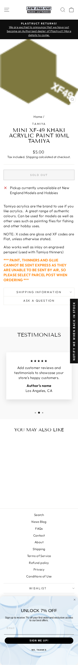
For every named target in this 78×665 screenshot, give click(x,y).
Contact (39, 535)
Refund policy (39, 563)
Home (37, 117)
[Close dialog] (75, 600)
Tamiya (39, 124)
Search (39, 515)
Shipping (32, 157)
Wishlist (38, 588)
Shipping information (39, 292)
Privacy (39, 569)
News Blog (39, 522)
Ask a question (39, 300)
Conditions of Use (39, 576)
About (39, 542)
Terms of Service (39, 556)
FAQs (39, 529)
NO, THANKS (39, 650)
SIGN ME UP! (39, 640)
